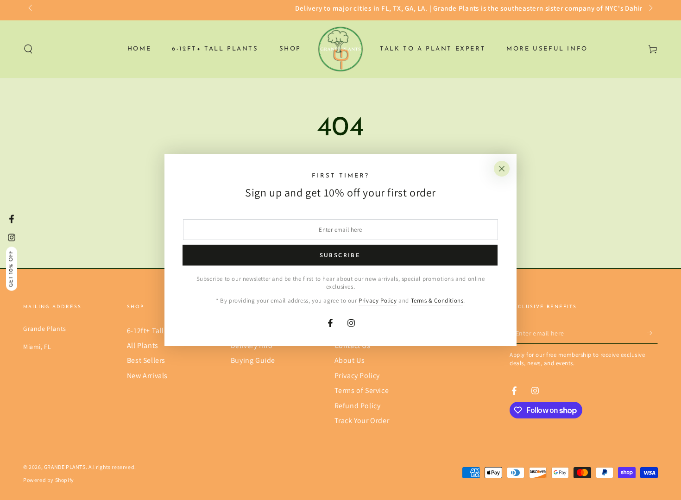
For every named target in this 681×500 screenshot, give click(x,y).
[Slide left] (31, 8)
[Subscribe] (652, 333)
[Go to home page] (340, 49)
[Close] (502, 168)
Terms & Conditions (437, 300)
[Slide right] (650, 8)
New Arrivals (147, 375)
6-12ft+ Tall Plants (157, 330)
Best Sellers (146, 360)
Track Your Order (362, 420)
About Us (349, 360)
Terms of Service (361, 390)
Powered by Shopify (48, 479)
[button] (28, 49)
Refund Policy (357, 406)
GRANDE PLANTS (65, 466)
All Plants (142, 345)
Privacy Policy (357, 375)
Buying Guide (253, 360)
